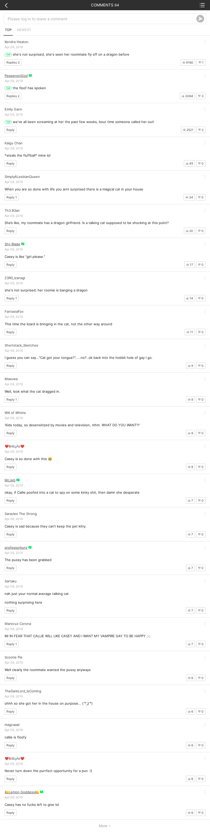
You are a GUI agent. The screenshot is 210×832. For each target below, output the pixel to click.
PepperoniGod (16, 76)
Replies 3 (13, 62)
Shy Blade (12, 244)
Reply (10, 130)
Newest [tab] (24, 30)
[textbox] (102, 18)
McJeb (10, 480)
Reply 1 (11, 197)
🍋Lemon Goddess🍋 (22, 792)
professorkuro (16, 547)
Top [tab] (8, 30)
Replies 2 (12, 96)
